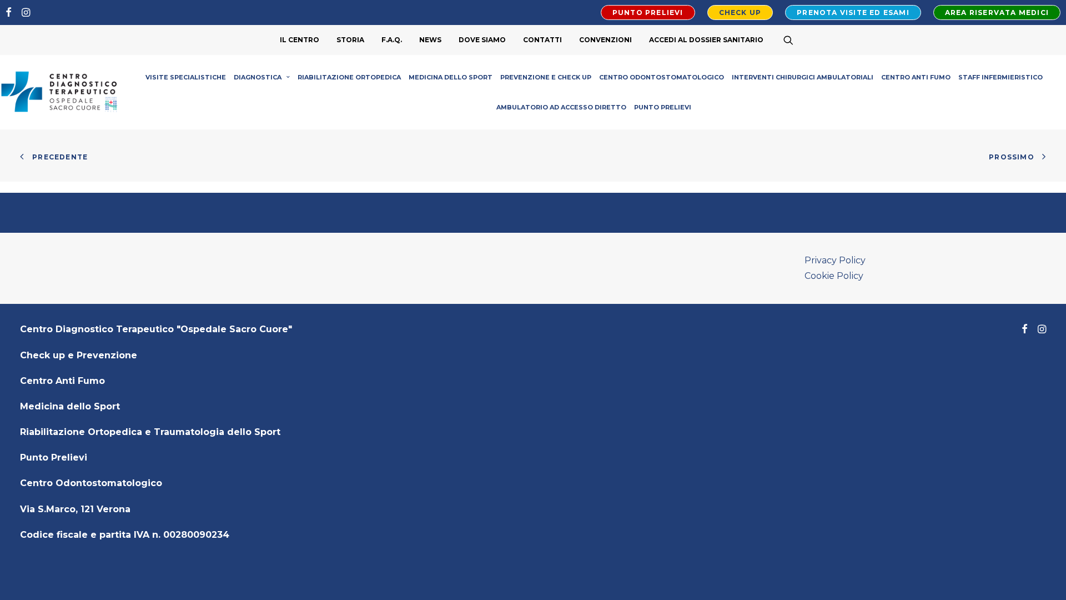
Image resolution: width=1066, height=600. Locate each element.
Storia (350, 40)
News (430, 40)
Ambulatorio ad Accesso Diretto (561, 107)
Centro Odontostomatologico (661, 77)
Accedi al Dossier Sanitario (706, 40)
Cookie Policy (833, 276)
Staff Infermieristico (1000, 77)
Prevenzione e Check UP (545, 77)
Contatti (542, 40)
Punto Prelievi (662, 107)
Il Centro (299, 40)
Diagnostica (257, 77)
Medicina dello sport (450, 77)
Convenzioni (605, 40)
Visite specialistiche (185, 77)
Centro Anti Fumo (916, 77)
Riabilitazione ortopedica (349, 77)
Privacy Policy (835, 260)
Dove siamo (482, 40)
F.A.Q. (391, 40)
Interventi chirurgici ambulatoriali (802, 77)
